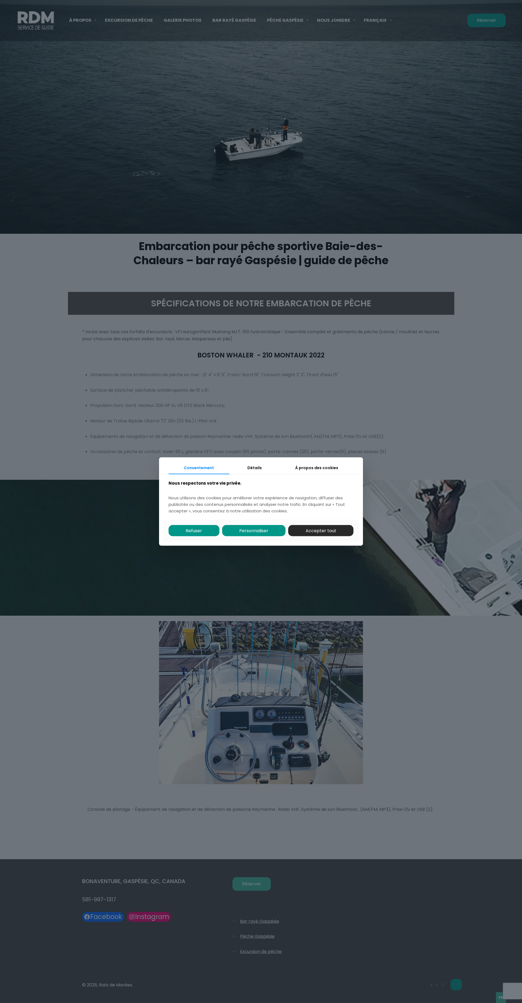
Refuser (194, 530)
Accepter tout (321, 530)
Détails (254, 468)
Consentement (199, 468)
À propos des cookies (316, 468)
